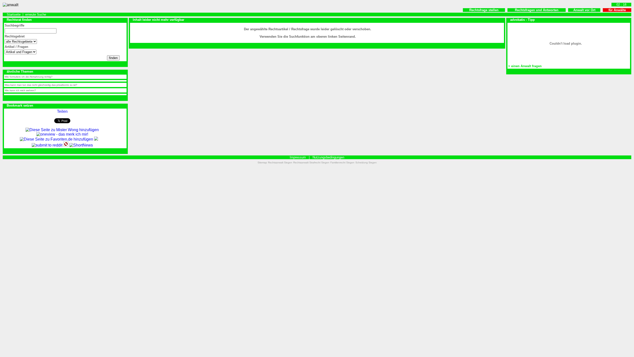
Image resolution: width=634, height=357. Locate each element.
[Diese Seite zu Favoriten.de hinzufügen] (56, 139)
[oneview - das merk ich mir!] (62, 134)
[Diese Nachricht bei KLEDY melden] (96, 139)
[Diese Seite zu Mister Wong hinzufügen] (62, 130)
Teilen (62, 111)
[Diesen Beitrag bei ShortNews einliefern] (81, 145)
